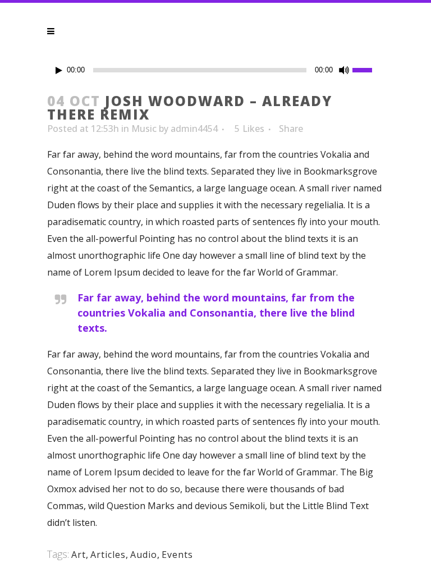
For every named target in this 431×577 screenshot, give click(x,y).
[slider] (368, 69)
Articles (108, 554)
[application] (215, 70)
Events (177, 554)
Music (144, 128)
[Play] (59, 70)
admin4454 (194, 128)
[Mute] (344, 70)
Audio (143, 554)
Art (78, 554)
